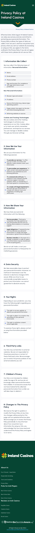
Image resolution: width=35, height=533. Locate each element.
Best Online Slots (5, 494)
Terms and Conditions (7, 479)
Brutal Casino (4, 516)
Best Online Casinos (6, 490)
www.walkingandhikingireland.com (17, 529)
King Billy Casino (5, 505)
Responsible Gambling (7, 476)
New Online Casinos (6, 498)
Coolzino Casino (5, 509)
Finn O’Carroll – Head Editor (8, 472)
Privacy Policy (4, 483)
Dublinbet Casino (5, 513)
